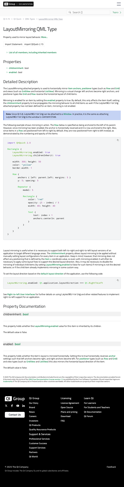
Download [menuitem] (66, 416)
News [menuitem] (32, 411)
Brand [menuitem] (32, 407)
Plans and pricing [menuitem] (69, 411)
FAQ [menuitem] (63, 420)
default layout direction (52, 273)
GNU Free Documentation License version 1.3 (46, 379)
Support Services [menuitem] (37, 447)
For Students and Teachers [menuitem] (97, 407)
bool (26, 314)
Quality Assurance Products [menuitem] (42, 429)
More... (44, 37)
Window (67, 114)
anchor (112, 356)
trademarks (7, 381)
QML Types (30, 19)
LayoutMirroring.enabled (58, 264)
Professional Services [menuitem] (39, 438)
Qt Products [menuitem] (35, 425)
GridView (26, 91)
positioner (87, 88)
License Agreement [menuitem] (70, 403)
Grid (117, 88)
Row (108, 88)
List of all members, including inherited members (33, 52)
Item (47, 259)
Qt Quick (17, 19)
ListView (49, 91)
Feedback (111, 466)
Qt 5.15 (6, 19)
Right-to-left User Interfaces (21, 294)
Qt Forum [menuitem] (88, 416)
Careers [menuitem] (32, 416)
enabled (13, 72)
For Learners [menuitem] (90, 403)
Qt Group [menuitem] (34, 398)
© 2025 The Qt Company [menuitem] (16, 466)
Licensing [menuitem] (66, 398)
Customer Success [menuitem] (38, 443)
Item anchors (74, 88)
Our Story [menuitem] (33, 403)
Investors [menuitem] (33, 420)
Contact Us (15, 415)
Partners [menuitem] (33, 452)
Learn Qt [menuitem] (89, 398)
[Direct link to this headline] (22, 62)
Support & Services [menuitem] (40, 434)
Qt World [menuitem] (33, 456)
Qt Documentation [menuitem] (93, 411)
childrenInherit (16, 68)
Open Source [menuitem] (67, 407)
